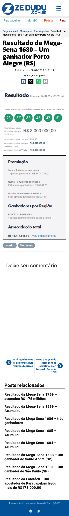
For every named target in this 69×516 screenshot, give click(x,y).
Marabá (32, 20)
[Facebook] (31, 511)
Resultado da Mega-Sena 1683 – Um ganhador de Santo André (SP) (33, 457)
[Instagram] (38, 511)
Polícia (48, 20)
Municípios (26, 31)
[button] (23, 81)
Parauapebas (12, 20)
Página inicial (10, 31)
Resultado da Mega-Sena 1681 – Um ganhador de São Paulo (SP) (33, 469)
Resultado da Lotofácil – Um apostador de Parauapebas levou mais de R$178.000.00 (30, 483)
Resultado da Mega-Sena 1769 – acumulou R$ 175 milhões (30, 396)
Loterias (9, 245)
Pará (63, 20)
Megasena (26, 245)
